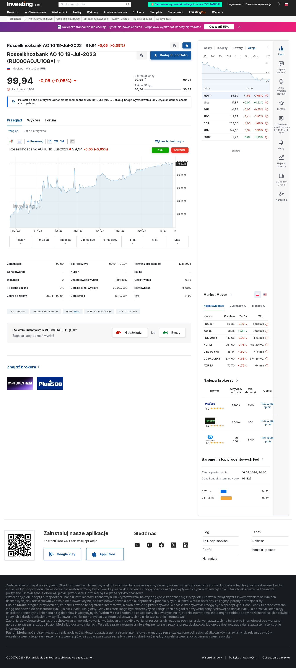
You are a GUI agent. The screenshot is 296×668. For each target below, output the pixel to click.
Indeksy (222, 48)
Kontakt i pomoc (263, 550)
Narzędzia (210, 558)
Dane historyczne (35, 130)
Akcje (251, 48)
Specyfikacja (163, 18)
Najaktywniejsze (213, 305)
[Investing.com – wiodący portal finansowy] (24, 4)
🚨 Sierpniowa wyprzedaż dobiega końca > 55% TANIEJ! (185, 4)
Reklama (258, 541)
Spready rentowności (95, 18)
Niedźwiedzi (133, 332)
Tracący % (258, 305)
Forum (50, 120)
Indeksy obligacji (143, 18)
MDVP (207, 95)
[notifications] (278, 4)
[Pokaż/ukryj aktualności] (72, 141)
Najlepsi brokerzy (218, 380)
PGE (206, 109)
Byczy (175, 332)
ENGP (207, 137)
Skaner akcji (175, 12)
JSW (206, 102)
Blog (206, 532)
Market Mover (215, 294)
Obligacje (15, 18)
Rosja (77, 311)
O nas (256, 532)
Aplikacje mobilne (215, 541)
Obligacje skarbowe (68, 18)
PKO (206, 116)
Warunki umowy (212, 657)
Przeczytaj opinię (267, 405)
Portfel (207, 550)
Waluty (207, 48)
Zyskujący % (238, 305)
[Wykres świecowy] (11, 141)
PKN (206, 130)
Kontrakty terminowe (41, 18)
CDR (206, 123)
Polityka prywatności (242, 657)
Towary (238, 48)
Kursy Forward (120, 18)
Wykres (33, 120)
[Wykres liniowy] (19, 141)
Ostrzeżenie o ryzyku (276, 657)
